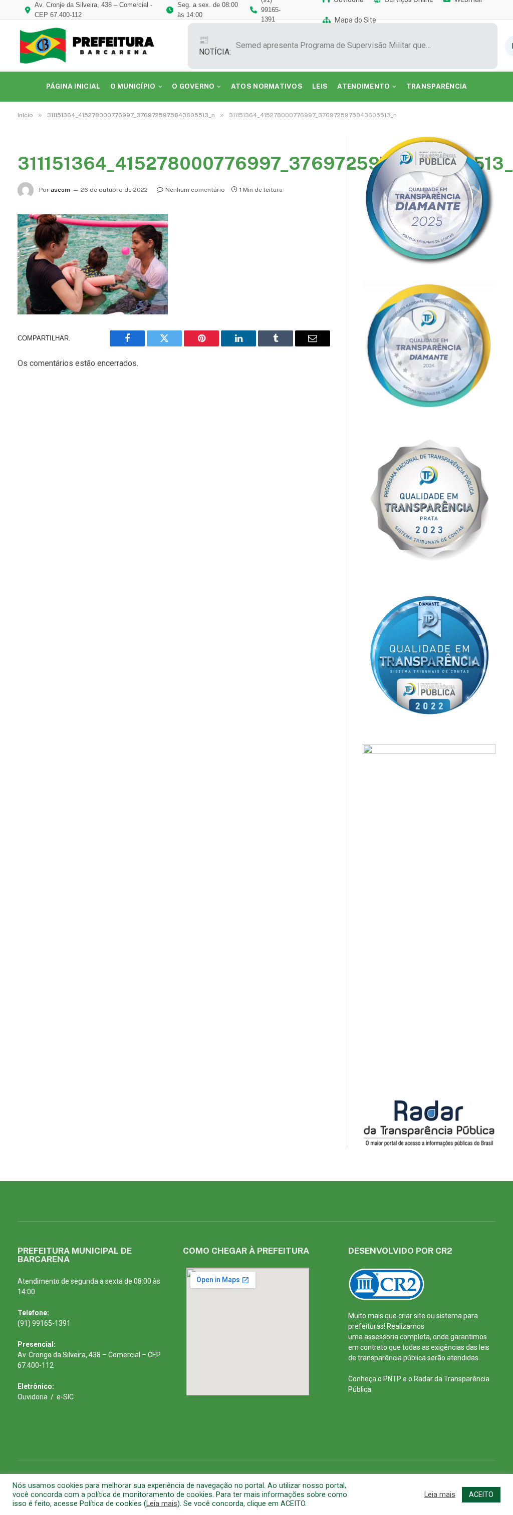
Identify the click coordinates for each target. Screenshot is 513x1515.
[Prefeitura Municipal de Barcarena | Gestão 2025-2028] (94, 46)
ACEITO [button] (481, 1494)
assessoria (381, 1337)
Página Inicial (73, 86)
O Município (133, 86)
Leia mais (161, 1503)
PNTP (392, 1379)
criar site (411, 1316)
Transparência (436, 86)
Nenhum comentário (195, 189)
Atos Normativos (267, 86)
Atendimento (363, 86)
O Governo (193, 86)
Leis (320, 86)
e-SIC (65, 1397)
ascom (60, 189)
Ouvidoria (33, 1397)
